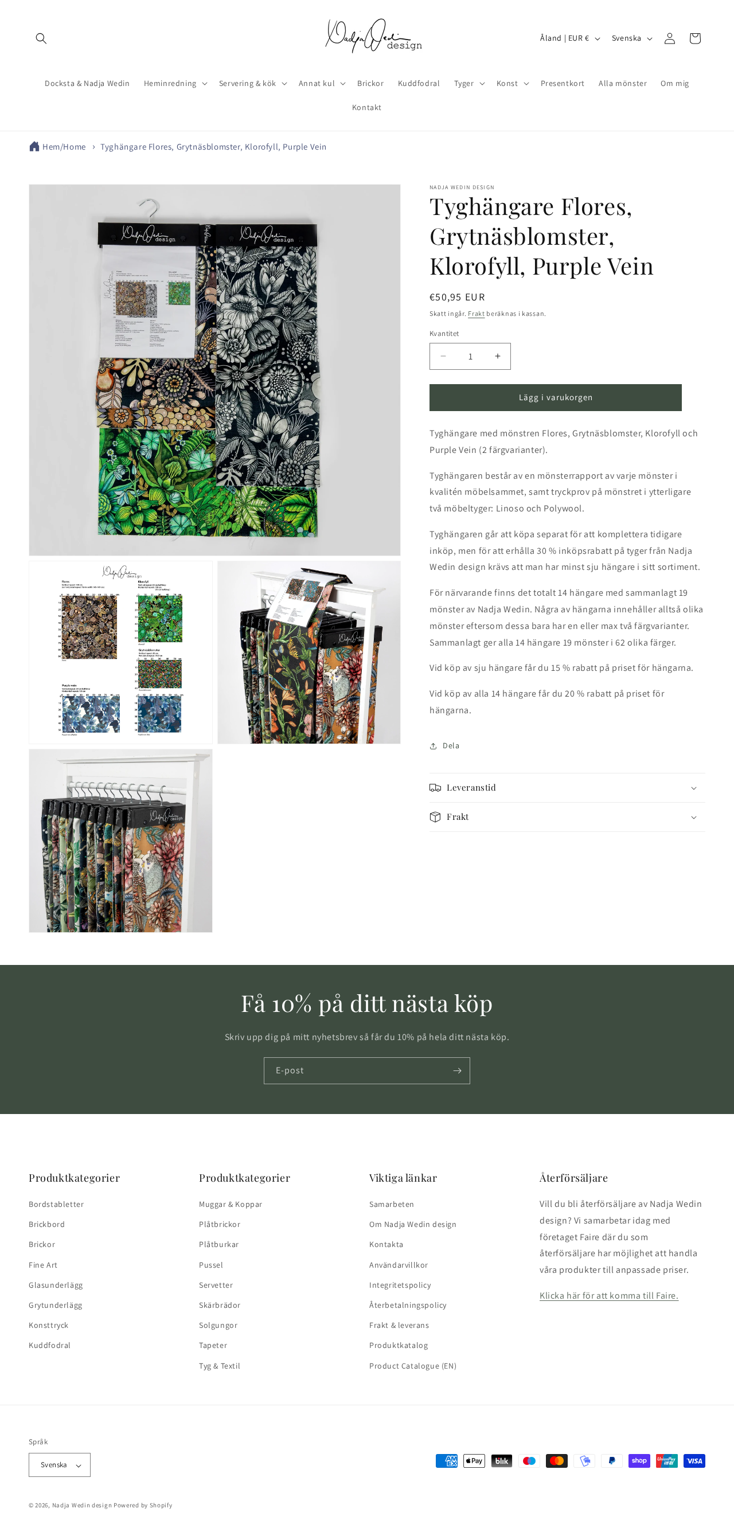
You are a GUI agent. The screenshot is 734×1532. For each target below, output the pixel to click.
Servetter (216, 1285)
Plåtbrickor (220, 1225)
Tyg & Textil (219, 1366)
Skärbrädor (220, 1305)
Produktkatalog (398, 1345)
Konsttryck (49, 1325)
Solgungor (218, 1325)
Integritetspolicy (400, 1285)
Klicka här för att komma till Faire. (609, 1295)
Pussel (211, 1265)
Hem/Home (64, 146)
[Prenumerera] (457, 1070)
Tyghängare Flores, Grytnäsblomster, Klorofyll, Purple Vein (213, 146)
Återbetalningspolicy (408, 1305)
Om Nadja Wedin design (413, 1225)
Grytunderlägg (56, 1305)
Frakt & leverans (399, 1325)
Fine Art (43, 1265)
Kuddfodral (50, 1345)
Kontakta (386, 1245)
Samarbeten (392, 1204)
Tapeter (213, 1345)
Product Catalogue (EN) (412, 1366)
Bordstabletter (56, 1204)
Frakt (476, 313)
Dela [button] (451, 745)
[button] (41, 38)
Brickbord (47, 1225)
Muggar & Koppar (231, 1204)
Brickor (42, 1245)
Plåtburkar (219, 1245)
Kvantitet (444, 333)
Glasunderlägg (56, 1285)
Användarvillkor (398, 1265)
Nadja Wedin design (82, 1506)
